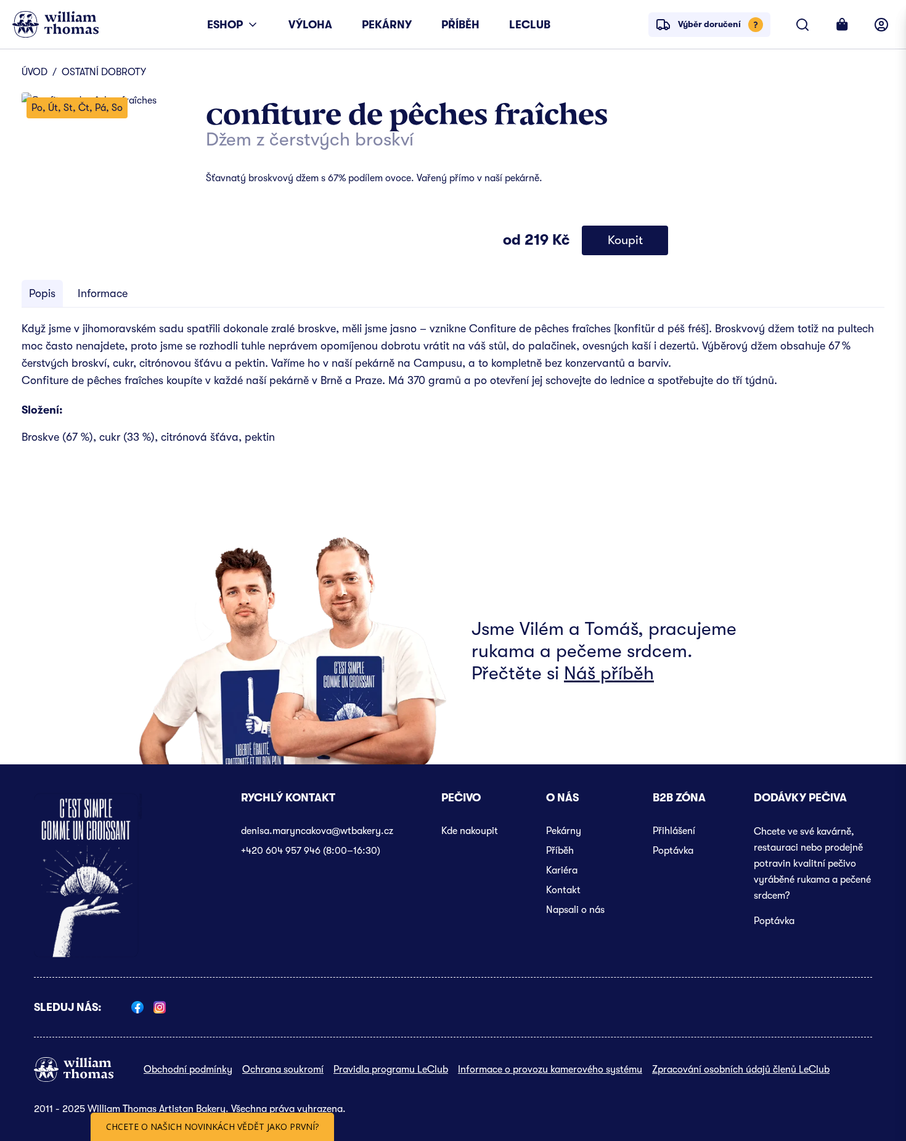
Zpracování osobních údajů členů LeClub (741, 1069)
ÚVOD (34, 72)
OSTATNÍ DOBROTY (104, 72)
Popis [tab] (42, 293)
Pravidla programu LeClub (390, 1069)
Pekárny (563, 830)
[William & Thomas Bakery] (55, 24)
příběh (460, 24)
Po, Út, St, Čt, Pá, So (77, 107)
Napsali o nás (575, 909)
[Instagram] (159, 1007)
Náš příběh (609, 673)
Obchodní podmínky (188, 1069)
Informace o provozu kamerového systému (550, 1069)
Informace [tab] (103, 293)
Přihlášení (674, 830)
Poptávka (673, 850)
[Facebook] (137, 1007)
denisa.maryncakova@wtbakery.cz (317, 830)
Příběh (560, 850)
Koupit (625, 240)
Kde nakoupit (469, 830)
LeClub (529, 24)
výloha (310, 24)
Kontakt (563, 890)
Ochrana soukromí (283, 1069)
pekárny (387, 24)
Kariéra (561, 870)
